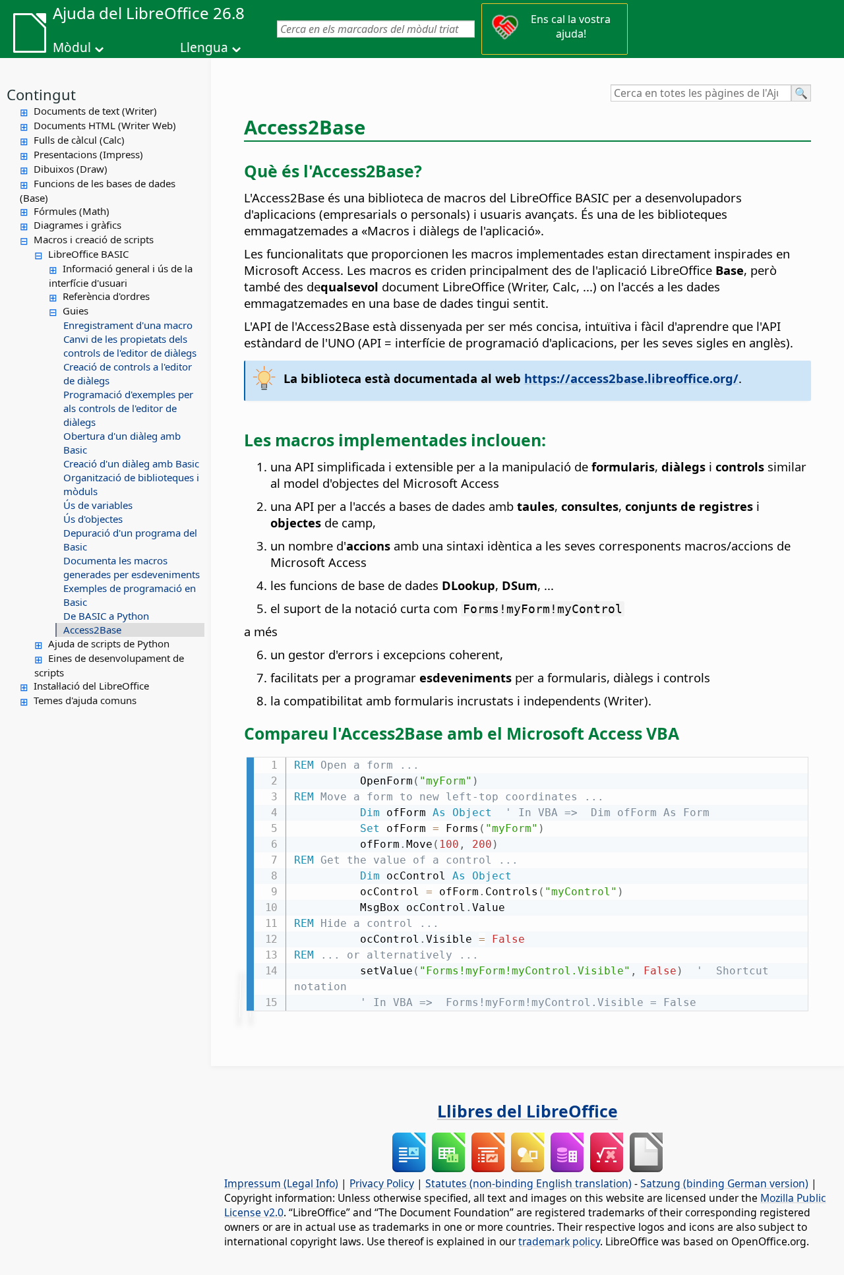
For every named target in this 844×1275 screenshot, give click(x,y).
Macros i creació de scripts (94, 239)
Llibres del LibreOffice (527, 1111)
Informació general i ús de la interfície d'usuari (121, 275)
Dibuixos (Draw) (70, 168)
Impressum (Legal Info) (281, 1183)
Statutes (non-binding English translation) (528, 1183)
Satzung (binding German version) (724, 1183)
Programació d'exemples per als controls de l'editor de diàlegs (128, 408)
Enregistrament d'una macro (128, 325)
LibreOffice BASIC (88, 253)
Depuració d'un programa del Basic (130, 539)
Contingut (41, 94)
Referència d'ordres (106, 296)
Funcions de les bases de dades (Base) (97, 190)
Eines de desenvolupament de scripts (109, 665)
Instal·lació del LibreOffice (91, 685)
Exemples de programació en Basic (129, 594)
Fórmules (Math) (71, 211)
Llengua (204, 47)
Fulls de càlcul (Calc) (79, 139)
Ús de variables (98, 505)
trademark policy (559, 1241)
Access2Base (92, 629)
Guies (75, 310)
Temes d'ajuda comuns (85, 700)
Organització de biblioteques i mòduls (131, 484)
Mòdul (72, 47)
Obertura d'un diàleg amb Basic (122, 442)
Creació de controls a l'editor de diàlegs (127, 373)
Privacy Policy (381, 1183)
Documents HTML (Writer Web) (105, 125)
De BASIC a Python (106, 615)
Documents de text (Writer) (95, 110)
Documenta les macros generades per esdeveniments (131, 567)
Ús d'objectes (93, 518)
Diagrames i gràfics (77, 224)
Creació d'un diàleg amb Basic (131, 463)
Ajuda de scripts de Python (108, 643)
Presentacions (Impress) (88, 154)
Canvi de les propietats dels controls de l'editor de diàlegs (129, 345)
